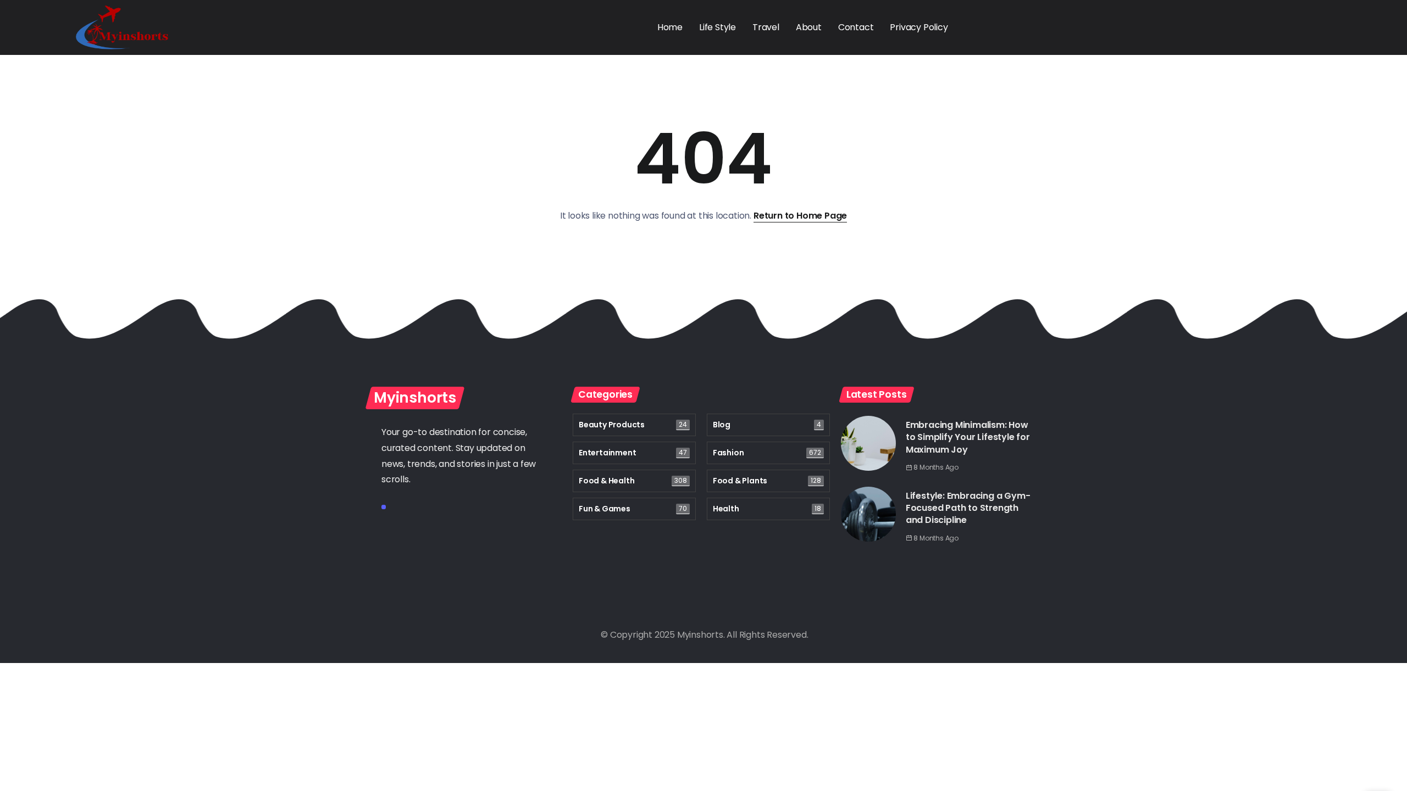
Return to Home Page (800, 215)
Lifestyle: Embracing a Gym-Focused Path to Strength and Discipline (968, 508)
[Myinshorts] (122, 26)
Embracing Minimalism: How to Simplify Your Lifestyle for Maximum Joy (968, 437)
